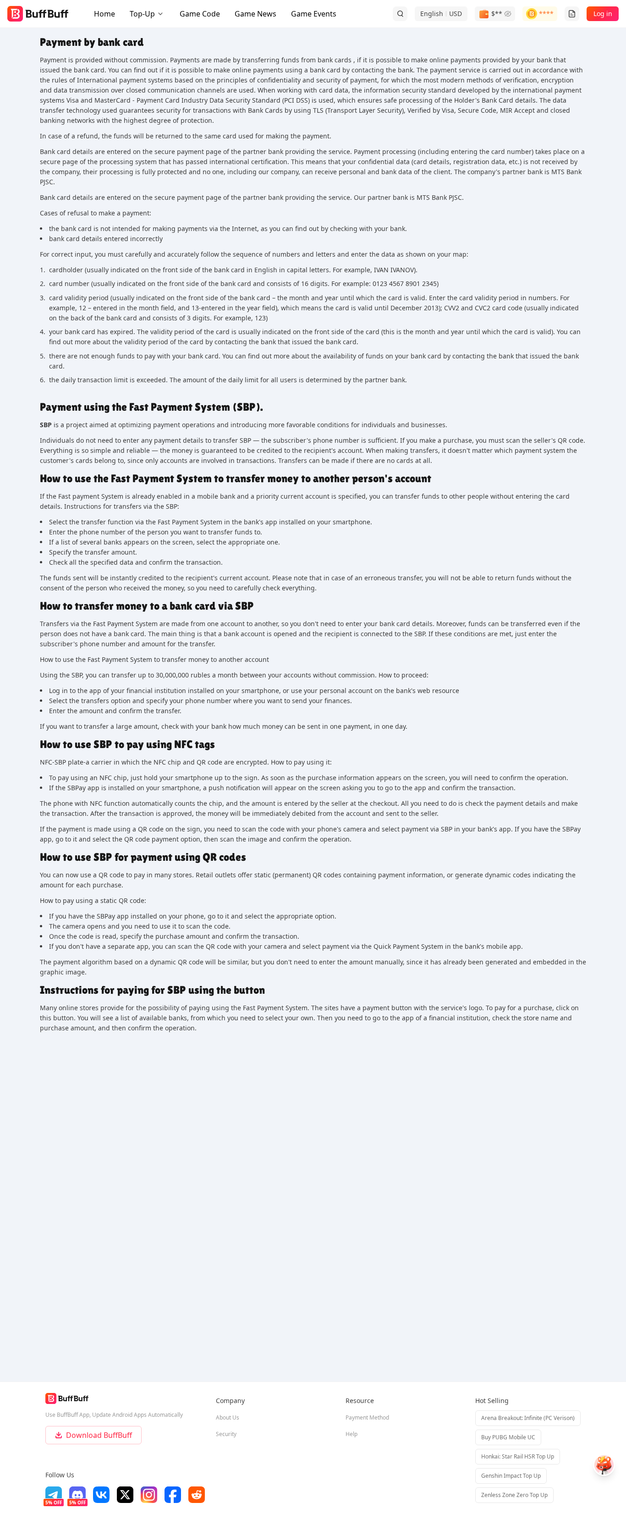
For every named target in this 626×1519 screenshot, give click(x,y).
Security (226, 1434)
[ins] (149, 1494)
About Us (227, 1417)
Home (104, 14)
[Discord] (77, 1494)
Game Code (200, 14)
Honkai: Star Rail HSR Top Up (517, 1456)
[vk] (101, 1494)
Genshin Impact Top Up (511, 1476)
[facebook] (173, 1494)
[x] (125, 1494)
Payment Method (367, 1417)
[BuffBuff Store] (37, 14)
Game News (255, 14)
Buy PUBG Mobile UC (508, 1437)
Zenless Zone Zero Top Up (514, 1495)
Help (351, 1434)
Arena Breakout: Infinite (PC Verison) (528, 1418)
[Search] (400, 13)
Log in (602, 13)
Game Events (313, 14)
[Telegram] (53, 1494)
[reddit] (196, 1494)
